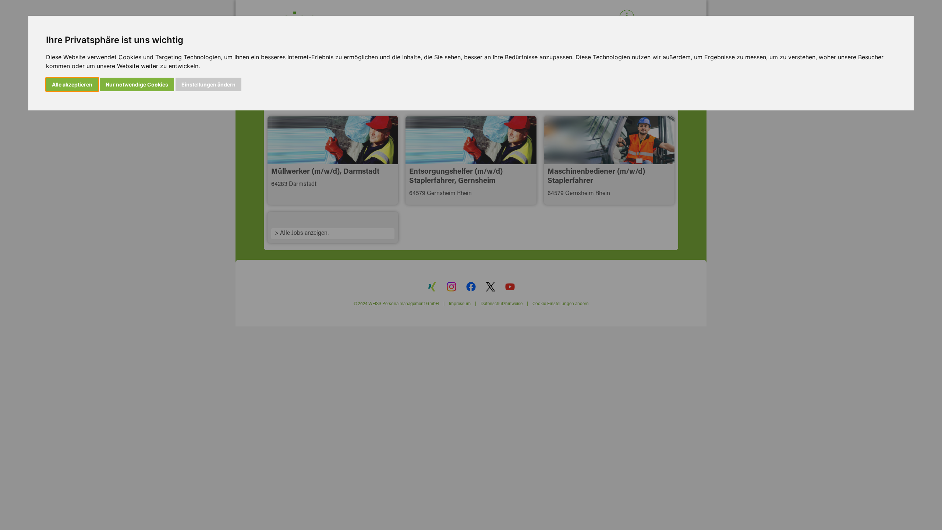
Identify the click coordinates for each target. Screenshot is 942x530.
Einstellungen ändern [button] (208, 84)
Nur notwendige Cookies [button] (137, 84)
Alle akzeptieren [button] (72, 84)
